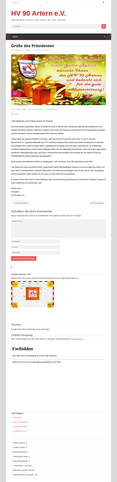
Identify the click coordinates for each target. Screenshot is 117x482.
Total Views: (18, 466)
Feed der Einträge (20, 422)
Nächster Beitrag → (98, 203)
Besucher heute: (20, 452)
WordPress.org (19, 431)
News (16, 114)
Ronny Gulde (21, 109)
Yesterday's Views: (21, 456)
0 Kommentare (51, 109)
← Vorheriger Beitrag (19, 203)
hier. (77, 278)
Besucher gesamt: (20, 470)
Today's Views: (19, 447)
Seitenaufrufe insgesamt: (23, 475)
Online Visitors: (19, 443)
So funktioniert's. (77, 339)
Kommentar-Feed (20, 426)
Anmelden (17, 417)
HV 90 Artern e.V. (38, 13)
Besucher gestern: (20, 461)
